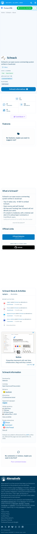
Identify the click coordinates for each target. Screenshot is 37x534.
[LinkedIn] (23, 527)
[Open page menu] (35, 3)
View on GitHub (6, 417)
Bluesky (21, 503)
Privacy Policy (5, 514)
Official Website (18, 237)
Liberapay (22, 507)
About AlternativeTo (7, 518)
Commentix (10, 321)
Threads (26, 503)
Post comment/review (18, 462)
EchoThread (10, 304)
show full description (18, 222)
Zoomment (10, 315)
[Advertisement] (18, 33)
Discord (22, 501)
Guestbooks (10, 310)
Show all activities (11, 325)
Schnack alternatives (17, 89)
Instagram (4, 505)
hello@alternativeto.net (8, 501)
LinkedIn (12, 505)
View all (4, 430)
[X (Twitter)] (5, 527)
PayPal (29, 507)
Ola (14, 488)
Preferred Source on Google (9, 522)
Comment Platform (7, 78)
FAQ (2, 510)
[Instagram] (19, 527)
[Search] (31, 2)
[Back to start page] (2, 2)
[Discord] (2, 527)
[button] (4, 67)
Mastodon (15, 503)
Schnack (16, 302)
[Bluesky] (12, 527)
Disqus (7, 422)
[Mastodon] (9, 527)
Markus (20, 488)
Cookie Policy (5, 516)
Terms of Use (5, 512)
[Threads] (16, 527)
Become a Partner (6, 520)
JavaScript (8, 392)
